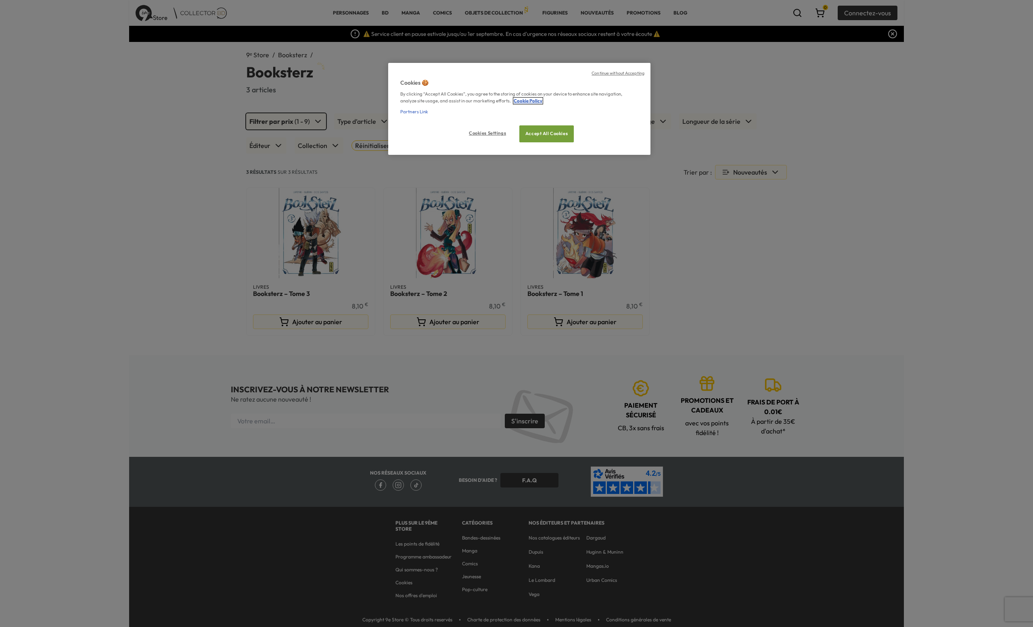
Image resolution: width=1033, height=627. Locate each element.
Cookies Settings (487, 133)
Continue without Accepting (618, 73)
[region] (519, 109)
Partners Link (414, 112)
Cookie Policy (528, 101)
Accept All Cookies (546, 133)
